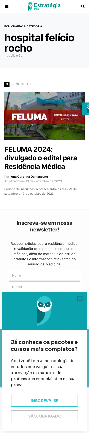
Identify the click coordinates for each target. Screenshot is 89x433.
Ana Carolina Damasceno (29, 176)
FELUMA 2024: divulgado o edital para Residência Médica (40, 158)
